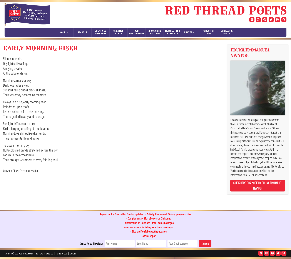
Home (62, 32)
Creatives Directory (100, 32)
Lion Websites (47, 253)
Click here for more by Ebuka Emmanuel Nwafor (257, 185)
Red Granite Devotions (154, 32)
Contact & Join (227, 32)
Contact (73, 253)
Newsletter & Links (172, 32)
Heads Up (82, 32)
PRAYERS (189, 32)
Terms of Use (61, 253)
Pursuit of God (209, 32)
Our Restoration (136, 32)
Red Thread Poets (26, 253)
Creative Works (118, 32)
